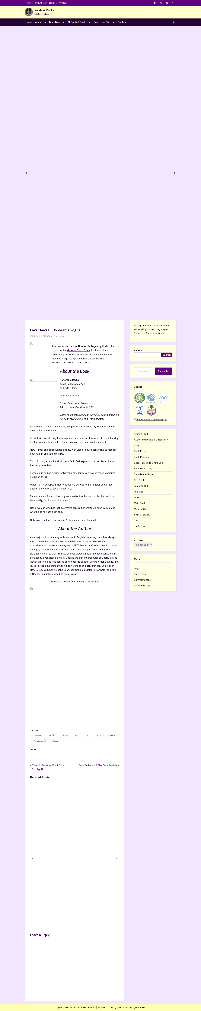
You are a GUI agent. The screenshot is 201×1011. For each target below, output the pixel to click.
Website (55, 581)
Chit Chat (139, 480)
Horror (137, 497)
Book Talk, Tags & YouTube (148, 462)
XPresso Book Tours (78, 350)
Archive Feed (141, 434)
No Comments (57, 336)
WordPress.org (142, 585)
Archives (138, 540)
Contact (62, 3)
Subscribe (163, 371)
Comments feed (142, 579)
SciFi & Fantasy (142, 514)
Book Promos (141, 451)
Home (28, 3)
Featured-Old (141, 486)
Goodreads (92, 581)
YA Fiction (139, 526)
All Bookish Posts (77, 22)
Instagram (78, 581)
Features (138, 491)
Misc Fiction (140, 509)
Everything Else (102, 22)
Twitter (66, 581)
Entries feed (140, 574)
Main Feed (139, 503)
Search (138, 350)
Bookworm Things (143, 468)
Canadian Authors (143, 474)
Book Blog (54, 22)
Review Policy (40, 3)
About (38, 22)
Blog (136, 445)
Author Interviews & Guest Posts (151, 439)
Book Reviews (141, 457)
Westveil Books (44, 10)
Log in (137, 568)
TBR (136, 520)
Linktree (53, 3)
